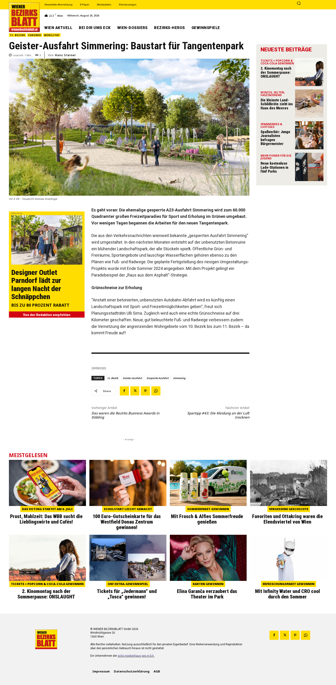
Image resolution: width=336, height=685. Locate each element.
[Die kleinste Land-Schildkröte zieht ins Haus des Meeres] (309, 104)
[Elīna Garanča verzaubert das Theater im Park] (208, 558)
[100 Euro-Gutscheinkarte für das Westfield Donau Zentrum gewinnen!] (127, 483)
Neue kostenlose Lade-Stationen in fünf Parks (274, 167)
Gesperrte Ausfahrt (157, 378)
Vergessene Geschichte (288, 509)
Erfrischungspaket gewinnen (289, 584)
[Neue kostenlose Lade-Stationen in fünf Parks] (309, 167)
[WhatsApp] (155, 390)
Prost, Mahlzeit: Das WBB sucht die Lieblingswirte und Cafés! (46, 519)
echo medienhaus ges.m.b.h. (136, 655)
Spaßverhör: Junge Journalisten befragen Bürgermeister (275, 138)
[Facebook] (124, 390)
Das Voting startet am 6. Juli (47, 509)
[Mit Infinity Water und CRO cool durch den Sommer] (288, 558)
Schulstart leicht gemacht (128, 509)
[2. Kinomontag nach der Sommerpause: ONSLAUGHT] (309, 72)
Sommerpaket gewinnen (208, 509)
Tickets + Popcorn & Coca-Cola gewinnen (277, 62)
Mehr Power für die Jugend (276, 157)
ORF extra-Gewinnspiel (128, 584)
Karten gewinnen (208, 584)
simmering (179, 378)
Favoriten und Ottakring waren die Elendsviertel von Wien (287, 519)
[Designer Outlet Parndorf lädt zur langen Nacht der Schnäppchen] (46, 240)
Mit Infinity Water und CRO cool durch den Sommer (287, 594)
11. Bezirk (17, 35)
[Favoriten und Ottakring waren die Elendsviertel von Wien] (288, 483)
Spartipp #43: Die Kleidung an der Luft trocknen (218, 415)
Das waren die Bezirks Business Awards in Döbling (125, 415)
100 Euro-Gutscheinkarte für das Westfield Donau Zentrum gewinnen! (127, 522)
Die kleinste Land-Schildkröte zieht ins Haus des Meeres (277, 104)
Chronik (34, 35)
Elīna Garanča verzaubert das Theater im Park (207, 594)
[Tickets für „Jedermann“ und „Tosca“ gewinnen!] (127, 558)
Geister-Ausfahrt (132, 378)
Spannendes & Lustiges (271, 126)
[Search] (298, 3)
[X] (134, 390)
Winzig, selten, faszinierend (273, 94)
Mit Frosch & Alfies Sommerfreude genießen (207, 519)
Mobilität (52, 35)
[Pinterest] (145, 390)
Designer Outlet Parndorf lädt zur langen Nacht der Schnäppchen (36, 284)
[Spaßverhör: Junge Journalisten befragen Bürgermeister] (309, 135)
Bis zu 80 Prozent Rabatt (40, 305)
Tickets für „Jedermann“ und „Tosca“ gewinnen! (127, 594)
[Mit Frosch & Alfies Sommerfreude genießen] (208, 483)
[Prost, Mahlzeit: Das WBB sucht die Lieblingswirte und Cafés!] (47, 483)
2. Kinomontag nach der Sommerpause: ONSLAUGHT (276, 72)
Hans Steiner (65, 55)
